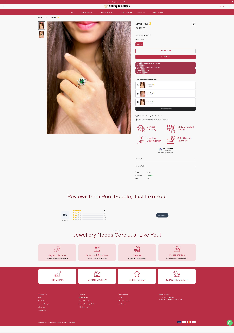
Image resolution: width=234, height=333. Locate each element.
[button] (228, 6)
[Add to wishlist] (193, 24)
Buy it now (165, 57)
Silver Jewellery (87, 12)
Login (120, 297)
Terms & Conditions (85, 301)
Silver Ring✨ (150, 84)
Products (41, 301)
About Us (141, 12)
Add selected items (165, 108)
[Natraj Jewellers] (117, 6)
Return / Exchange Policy (87, 304)
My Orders (122, 304)
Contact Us (42, 310)
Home (73, 12)
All (46, 17)
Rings (149, 172)
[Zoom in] (127, 25)
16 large (139, 44)
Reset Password (124, 301)
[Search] (3, 6)
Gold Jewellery (107, 12)
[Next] (228, 2)
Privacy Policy (83, 297)
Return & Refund (157, 12)
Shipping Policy (84, 307)
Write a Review (162, 215)
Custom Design (126, 12)
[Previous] (6, 2)
